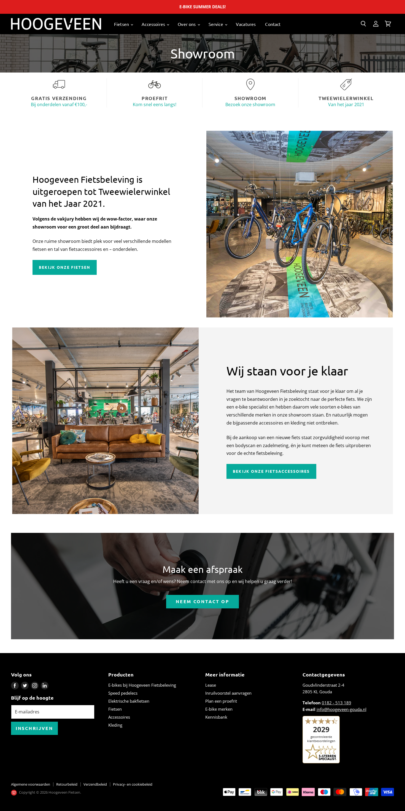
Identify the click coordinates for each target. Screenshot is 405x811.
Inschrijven (34, 728)
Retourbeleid (66, 784)
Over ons (187, 24)
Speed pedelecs (122, 693)
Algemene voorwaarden (30, 784)
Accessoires (154, 24)
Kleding (115, 725)
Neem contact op (202, 601)
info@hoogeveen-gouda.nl (341, 709)
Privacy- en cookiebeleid (132, 784)
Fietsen (122, 24)
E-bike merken (219, 709)
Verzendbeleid (95, 784)
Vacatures (246, 24)
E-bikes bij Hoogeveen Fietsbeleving (142, 685)
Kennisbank (216, 717)
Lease (210, 685)
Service (216, 24)
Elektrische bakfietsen (128, 701)
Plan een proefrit (221, 701)
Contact (272, 24)
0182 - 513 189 (336, 702)
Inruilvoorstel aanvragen (228, 693)
